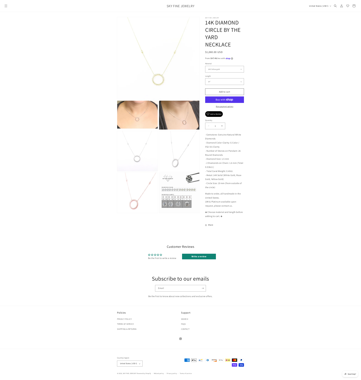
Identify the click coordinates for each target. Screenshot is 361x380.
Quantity (208, 120)
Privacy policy (172, 373)
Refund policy (159, 373)
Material (208, 63)
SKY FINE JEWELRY (129, 374)
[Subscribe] (203, 288)
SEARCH (184, 319)
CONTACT (185, 329)
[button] (6, 6)
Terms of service (186, 373)
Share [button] (210, 225)
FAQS (183, 324)
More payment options (224, 106)
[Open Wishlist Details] (348, 6)
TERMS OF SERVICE (125, 324)
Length (208, 76)
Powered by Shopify (144, 374)
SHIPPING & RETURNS (127, 329)
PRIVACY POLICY (124, 319)
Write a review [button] (198, 256)
